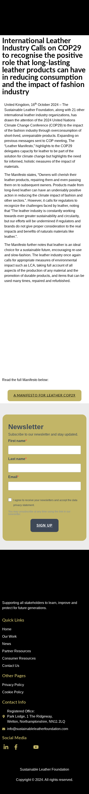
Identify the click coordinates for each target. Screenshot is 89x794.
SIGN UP (44, 525)
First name (16, 441)
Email (12, 477)
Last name (16, 459)
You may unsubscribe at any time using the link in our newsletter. (39, 512)
